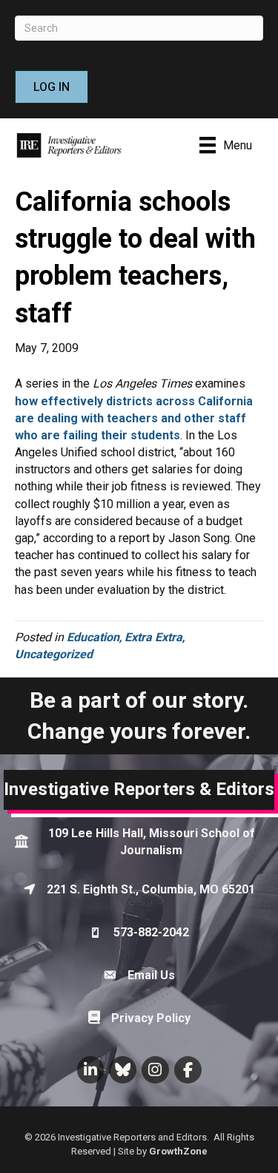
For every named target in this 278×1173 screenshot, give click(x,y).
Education (93, 637)
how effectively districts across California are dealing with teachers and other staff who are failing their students (134, 418)
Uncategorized (54, 654)
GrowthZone (178, 1151)
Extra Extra (153, 637)
